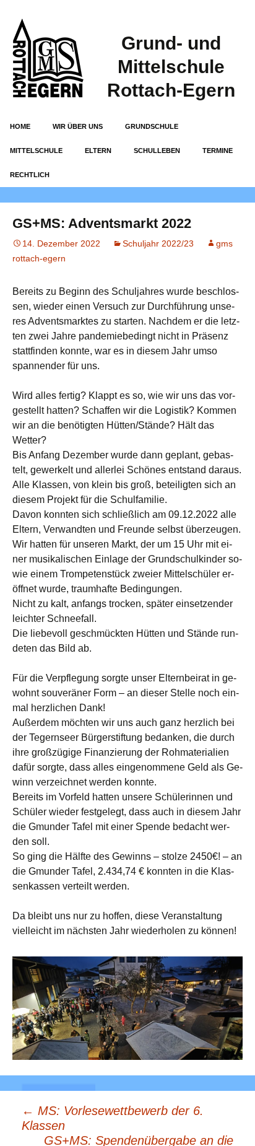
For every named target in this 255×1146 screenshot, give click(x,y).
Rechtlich (30, 174)
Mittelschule (36, 150)
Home (20, 126)
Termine (217, 150)
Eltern (98, 150)
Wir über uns (78, 126)
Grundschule (151, 126)
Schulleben (157, 150)
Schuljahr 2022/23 (158, 243)
